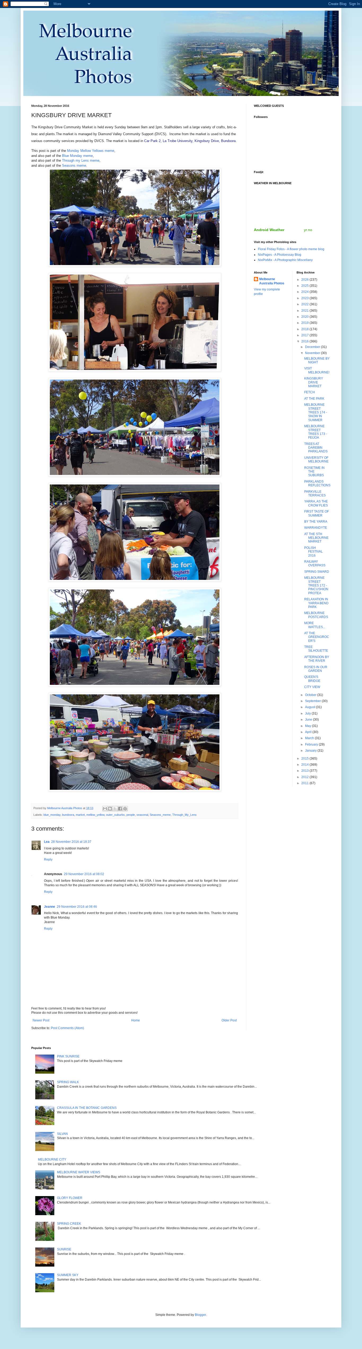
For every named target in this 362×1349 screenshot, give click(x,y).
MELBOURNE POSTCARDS (316, 615)
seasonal (142, 814)
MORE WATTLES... (314, 625)
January (311, 750)
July (308, 713)
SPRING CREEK (69, 1223)
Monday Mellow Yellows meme (90, 151)
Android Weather (269, 230)
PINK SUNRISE (68, 1056)
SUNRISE (64, 1249)
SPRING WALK (68, 1082)
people (130, 814)
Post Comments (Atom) (67, 1028)
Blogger (200, 1315)
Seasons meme (74, 165)
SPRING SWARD (316, 572)
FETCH (309, 392)
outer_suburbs (115, 814)
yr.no (308, 230)
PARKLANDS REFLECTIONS (317, 483)
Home (135, 1020)
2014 (305, 764)
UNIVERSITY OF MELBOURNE (316, 459)
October (311, 695)
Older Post (229, 1020)
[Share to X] (115, 808)
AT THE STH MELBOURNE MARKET (316, 538)
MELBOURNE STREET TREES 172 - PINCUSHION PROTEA (316, 585)
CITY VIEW (312, 687)
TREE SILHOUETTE (316, 649)
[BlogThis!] (110, 808)
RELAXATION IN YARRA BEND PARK (316, 603)
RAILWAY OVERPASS (314, 563)
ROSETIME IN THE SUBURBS (314, 471)
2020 (305, 317)
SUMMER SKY (67, 1275)
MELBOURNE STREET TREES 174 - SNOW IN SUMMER (315, 412)
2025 (305, 286)
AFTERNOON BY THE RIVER (316, 659)
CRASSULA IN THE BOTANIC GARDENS (87, 1108)
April (308, 732)
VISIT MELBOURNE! (316, 370)
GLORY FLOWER (69, 1198)
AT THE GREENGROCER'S (316, 637)
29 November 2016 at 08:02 (84, 874)
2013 (305, 771)
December (313, 347)
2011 (305, 783)
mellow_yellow (95, 814)
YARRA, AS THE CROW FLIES (316, 503)
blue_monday (51, 814)
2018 (305, 329)
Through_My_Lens (184, 814)
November (313, 353)
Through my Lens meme (80, 160)
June (309, 719)
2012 (305, 777)
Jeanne (49, 907)
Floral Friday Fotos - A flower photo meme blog (291, 249)
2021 (305, 310)
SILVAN (62, 1134)
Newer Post (41, 1020)
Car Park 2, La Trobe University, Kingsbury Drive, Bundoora (190, 141)
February (312, 744)
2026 (305, 279)
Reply (48, 859)
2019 (305, 323)
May (308, 726)
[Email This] (105, 808)
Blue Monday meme (77, 156)
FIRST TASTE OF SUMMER (316, 513)
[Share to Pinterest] (125, 808)
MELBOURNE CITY (52, 1159)
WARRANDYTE (315, 528)
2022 (305, 304)
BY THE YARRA (315, 521)
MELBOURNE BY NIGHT (317, 360)
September (313, 701)
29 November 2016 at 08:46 (77, 907)
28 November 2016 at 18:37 (71, 842)
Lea (47, 842)
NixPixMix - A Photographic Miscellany (285, 260)
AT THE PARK (314, 398)
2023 (305, 298)
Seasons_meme (160, 814)
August (310, 707)
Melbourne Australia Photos (271, 281)
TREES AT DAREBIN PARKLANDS (316, 447)
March (310, 738)
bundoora (68, 814)
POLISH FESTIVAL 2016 (313, 551)
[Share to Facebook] (120, 808)
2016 (305, 341)
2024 (305, 292)
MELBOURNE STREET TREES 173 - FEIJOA (315, 431)
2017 (305, 335)
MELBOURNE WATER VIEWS (78, 1172)
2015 (305, 758)
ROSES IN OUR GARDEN (315, 669)
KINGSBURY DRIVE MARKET (313, 382)
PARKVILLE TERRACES (315, 493)
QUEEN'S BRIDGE (312, 678)
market (80, 814)
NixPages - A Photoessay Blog (279, 255)
